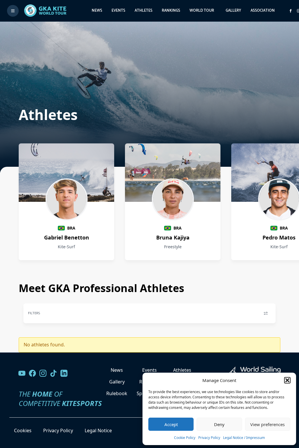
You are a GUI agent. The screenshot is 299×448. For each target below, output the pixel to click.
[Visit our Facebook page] (32, 373)
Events (118, 11)
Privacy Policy (209, 437)
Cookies (23, 430)
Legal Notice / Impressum (244, 437)
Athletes (143, 11)
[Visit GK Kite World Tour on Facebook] (290, 11)
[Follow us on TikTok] (53, 373)
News (97, 11)
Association (263, 11)
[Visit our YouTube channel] (21, 373)
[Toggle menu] (13, 11)
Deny (219, 424)
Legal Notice (98, 430)
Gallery (233, 11)
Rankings (171, 11)
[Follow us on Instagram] (42, 373)
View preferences (267, 424)
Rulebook (116, 393)
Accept (171, 424)
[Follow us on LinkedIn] (63, 373)
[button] (287, 380)
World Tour (202, 11)
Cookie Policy (184, 437)
